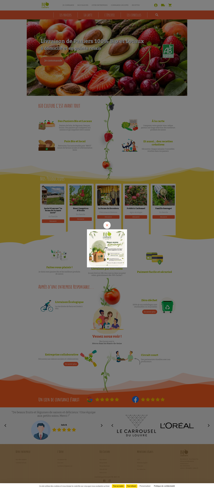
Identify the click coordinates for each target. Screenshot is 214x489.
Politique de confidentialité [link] (164, 486)
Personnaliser (145, 486)
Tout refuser (131, 486)
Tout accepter (118, 486)
